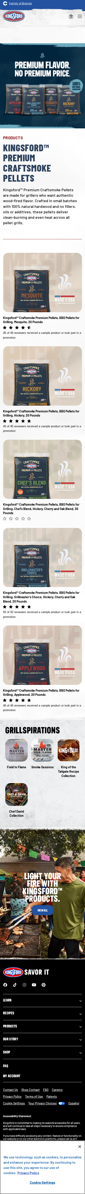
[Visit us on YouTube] (34, 985)
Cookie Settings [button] (14, 1103)
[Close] (80, 1146)
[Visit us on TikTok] (15, 985)
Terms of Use (34, 1096)
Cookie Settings (42, 1182)
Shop (6, 1052)
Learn (7, 1000)
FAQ (5, 1065)
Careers (57, 1090)
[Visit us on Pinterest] (43, 985)
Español (73, 1103)
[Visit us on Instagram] (24, 985)
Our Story (10, 1039)
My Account (11, 1075)
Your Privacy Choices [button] (42, 1103)
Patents (51, 1096)
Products (10, 1026)
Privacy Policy (12, 1096)
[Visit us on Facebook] (5, 985)
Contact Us (10, 1090)
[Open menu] (80, 16)
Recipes (8, 1013)
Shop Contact (30, 1090)
